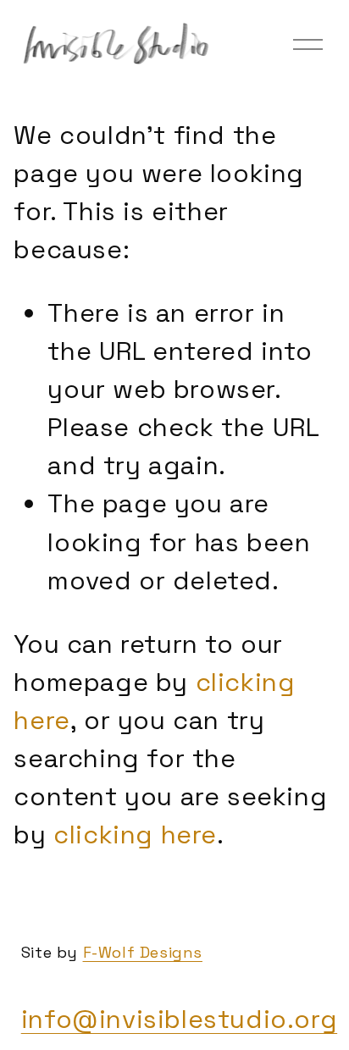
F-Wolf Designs (142, 952)
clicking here (135, 834)
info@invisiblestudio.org (179, 1019)
